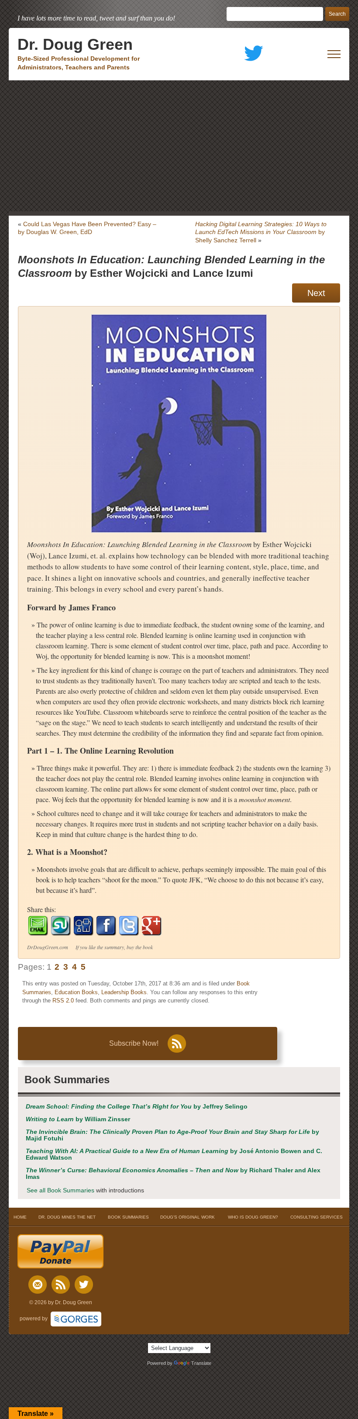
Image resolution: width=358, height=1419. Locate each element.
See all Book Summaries (60, 1190)
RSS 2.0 (63, 1000)
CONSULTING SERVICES (316, 1217)
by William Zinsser (78, 1119)
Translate (201, 1363)
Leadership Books (124, 992)
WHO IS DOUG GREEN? (253, 1217)
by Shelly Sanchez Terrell (261, 231)
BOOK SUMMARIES (128, 1217)
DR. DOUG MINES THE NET (67, 1217)
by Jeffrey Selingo (137, 1106)
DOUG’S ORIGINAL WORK (187, 1217)
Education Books (76, 992)
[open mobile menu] (334, 54)
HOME (20, 1217)
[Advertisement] (179, 146)
